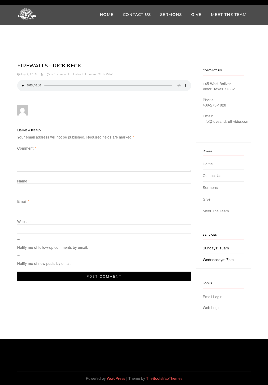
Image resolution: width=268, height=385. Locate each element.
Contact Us (137, 14)
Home (106, 14)
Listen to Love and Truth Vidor (93, 74)
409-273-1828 (214, 105)
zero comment (59, 74)
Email (23, 201)
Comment (26, 148)
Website (24, 221)
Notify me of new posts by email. (44, 263)
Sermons (171, 14)
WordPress (116, 378)
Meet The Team (229, 14)
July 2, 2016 (29, 74)
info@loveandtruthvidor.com (226, 121)
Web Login (211, 307)
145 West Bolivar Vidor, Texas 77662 (219, 86)
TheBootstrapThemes (164, 378)
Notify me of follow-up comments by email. (52, 247)
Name (23, 181)
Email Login (212, 296)
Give (196, 14)
